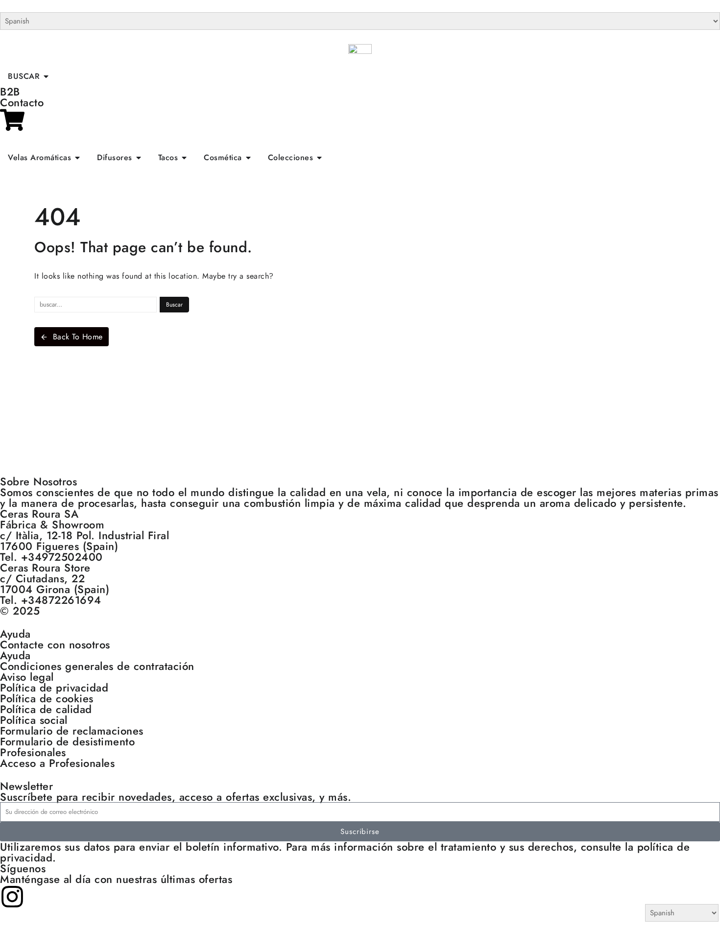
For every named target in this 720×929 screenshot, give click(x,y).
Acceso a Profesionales (57, 763)
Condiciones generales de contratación (97, 666)
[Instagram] (12, 896)
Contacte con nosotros (55, 644)
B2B (10, 91)
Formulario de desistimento (67, 741)
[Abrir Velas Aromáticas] (77, 158)
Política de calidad (46, 709)
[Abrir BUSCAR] (46, 76)
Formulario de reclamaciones (72, 730)
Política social (34, 720)
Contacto (22, 102)
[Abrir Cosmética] (248, 158)
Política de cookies (47, 698)
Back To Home (78, 336)
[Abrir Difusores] (139, 158)
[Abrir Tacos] (184, 158)
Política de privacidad (54, 687)
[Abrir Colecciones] (319, 158)
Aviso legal (27, 677)
